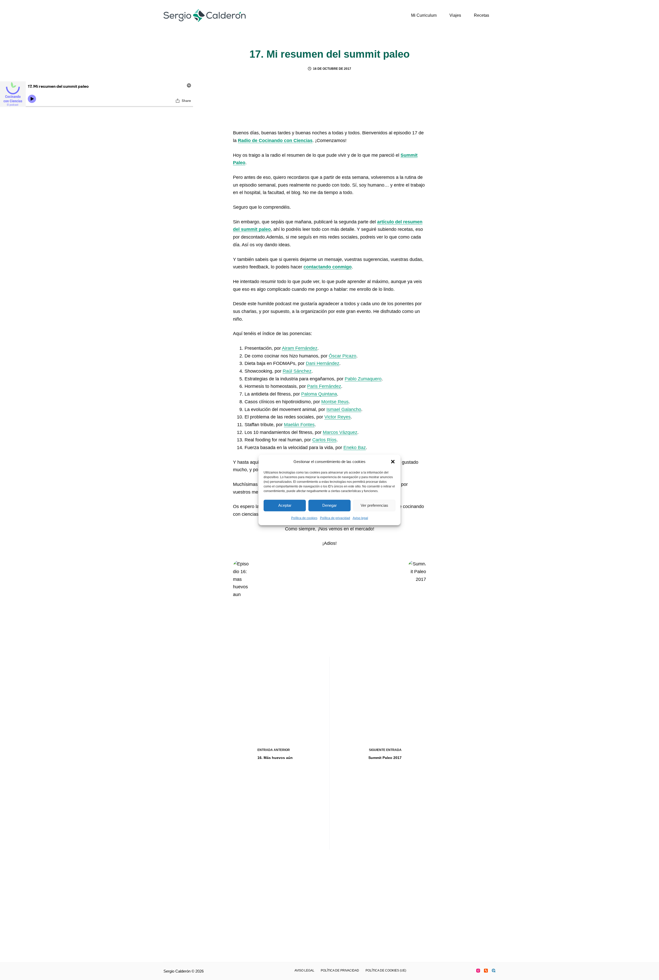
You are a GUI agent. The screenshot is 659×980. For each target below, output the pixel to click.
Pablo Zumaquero (363, 378)
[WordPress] (494, 971)
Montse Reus (335, 401)
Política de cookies (304, 518)
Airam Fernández (299, 348)
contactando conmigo (328, 266)
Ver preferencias (374, 505)
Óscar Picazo (342, 355)
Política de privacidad (335, 518)
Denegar (329, 505)
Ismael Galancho (343, 409)
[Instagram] (478, 971)
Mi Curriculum (424, 15)
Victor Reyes (337, 416)
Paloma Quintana (319, 394)
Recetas (481, 15)
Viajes (455, 15)
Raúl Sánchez (297, 371)
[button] (392, 461)
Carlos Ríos (324, 439)
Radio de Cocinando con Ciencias (275, 140)
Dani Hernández (322, 363)
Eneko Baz (354, 447)
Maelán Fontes (299, 424)
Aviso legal (360, 518)
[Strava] (486, 971)
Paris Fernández (324, 386)
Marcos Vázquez (340, 432)
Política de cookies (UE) (386, 970)
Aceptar (284, 505)
